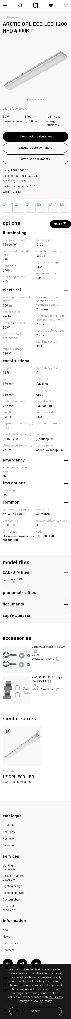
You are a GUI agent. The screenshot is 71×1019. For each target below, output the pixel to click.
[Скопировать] (32, 31)
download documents (35, 159)
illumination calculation (36, 136)
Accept (35, 1011)
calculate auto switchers (35, 147)
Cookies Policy (42, 1001)
